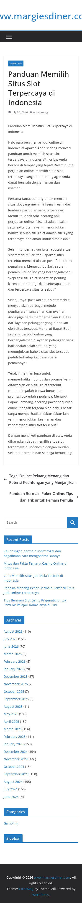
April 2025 (11, 721)
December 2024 (16, 751)
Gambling (16, 63)
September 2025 (16, 699)
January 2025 (13, 744)
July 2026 (10, 639)
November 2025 (16, 684)
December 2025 (16, 676)
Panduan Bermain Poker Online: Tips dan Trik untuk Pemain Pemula (41, 497)
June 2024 (11, 796)
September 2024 (16, 774)
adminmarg (40, 112)
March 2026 (13, 654)
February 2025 (15, 736)
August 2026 (13, 631)
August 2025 (13, 706)
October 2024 (14, 766)
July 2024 (10, 789)
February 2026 (15, 661)
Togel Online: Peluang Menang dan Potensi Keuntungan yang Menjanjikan (42, 479)
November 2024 (16, 759)
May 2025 (11, 714)
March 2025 (13, 729)
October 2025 (14, 691)
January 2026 (13, 669)
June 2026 (11, 646)
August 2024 (13, 781)
